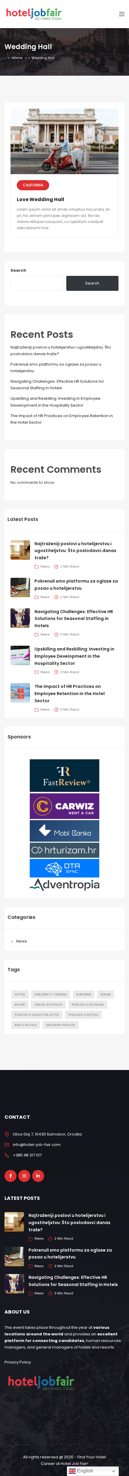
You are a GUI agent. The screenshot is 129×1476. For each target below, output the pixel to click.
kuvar (20, 1005)
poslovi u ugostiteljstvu (37, 1015)
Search (18, 270)
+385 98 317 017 (27, 1155)
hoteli (20, 994)
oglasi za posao (48, 1005)
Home (17, 57)
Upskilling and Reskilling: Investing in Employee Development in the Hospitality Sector (74, 656)
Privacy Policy (17, 1362)
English (84, 1470)
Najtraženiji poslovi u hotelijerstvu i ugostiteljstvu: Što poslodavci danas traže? (75, 551)
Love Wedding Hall (40, 199)
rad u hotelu (26, 1025)
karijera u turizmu (50, 994)
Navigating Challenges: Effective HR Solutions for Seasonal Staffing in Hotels (73, 619)
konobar (83, 994)
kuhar (105, 994)
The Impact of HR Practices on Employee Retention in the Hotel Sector (69, 693)
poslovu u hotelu (83, 1015)
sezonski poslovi (60, 1025)
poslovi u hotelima (88, 1005)
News (21, 941)
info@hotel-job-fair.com (37, 1144)
